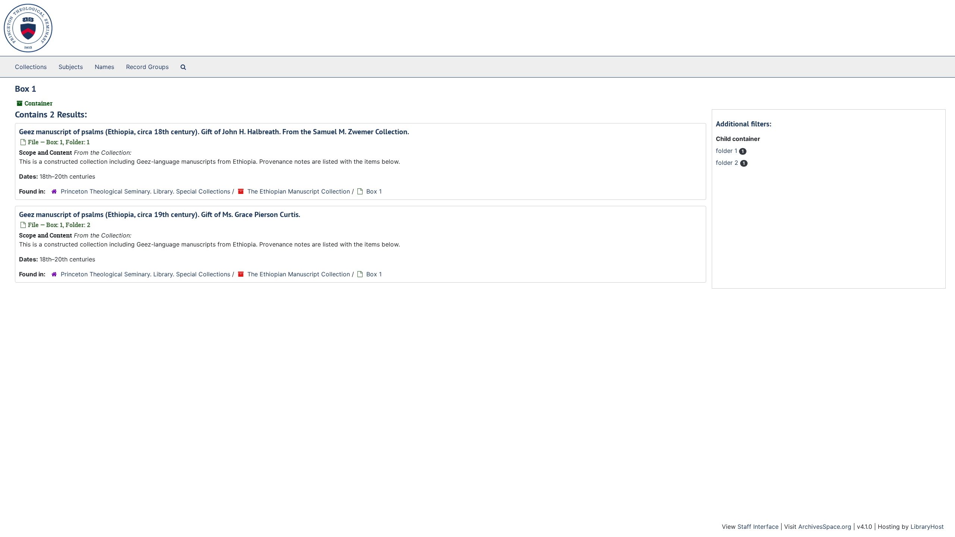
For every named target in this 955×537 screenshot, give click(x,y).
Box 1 (374, 191)
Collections (31, 66)
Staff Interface (758, 526)
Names (104, 66)
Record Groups (147, 66)
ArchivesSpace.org (824, 526)
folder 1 (727, 150)
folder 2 (728, 162)
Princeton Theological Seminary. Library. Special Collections (145, 191)
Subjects (71, 66)
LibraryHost (927, 526)
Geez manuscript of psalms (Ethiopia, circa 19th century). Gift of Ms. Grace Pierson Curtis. (159, 214)
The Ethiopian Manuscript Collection (298, 191)
